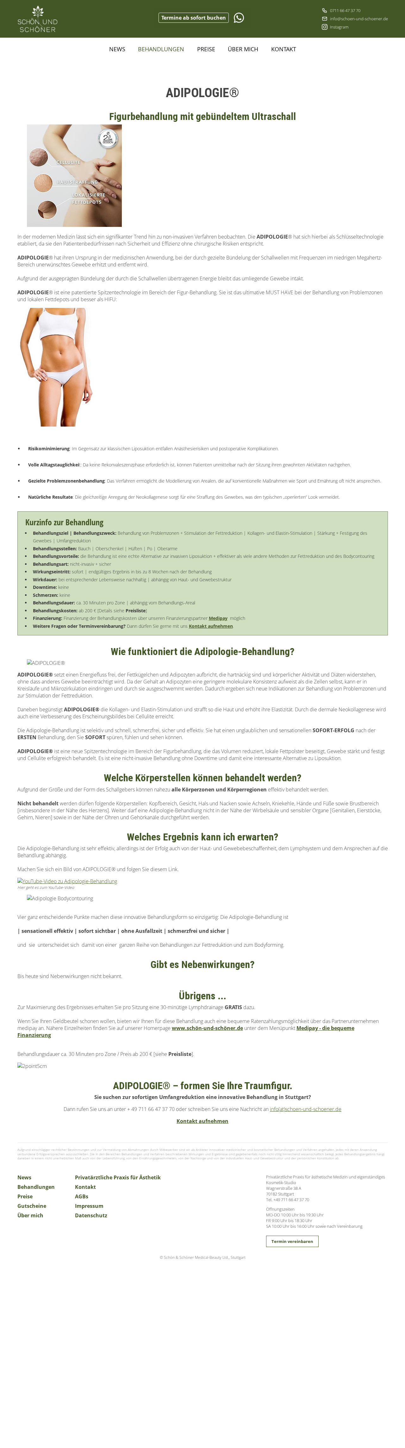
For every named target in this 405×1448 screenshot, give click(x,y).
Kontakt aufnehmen (211, 626)
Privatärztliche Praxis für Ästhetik (118, 1177)
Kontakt (283, 49)
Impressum (89, 1205)
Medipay (218, 618)
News (117, 49)
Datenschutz (91, 1215)
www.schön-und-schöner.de (207, 1028)
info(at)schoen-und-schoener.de (305, 1109)
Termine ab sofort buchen (193, 17)
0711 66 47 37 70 (345, 10)
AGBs (81, 1196)
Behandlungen (161, 49)
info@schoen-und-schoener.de (359, 19)
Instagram (339, 27)
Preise (206, 49)
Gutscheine (31, 1205)
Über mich (243, 49)
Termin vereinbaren (292, 1241)
